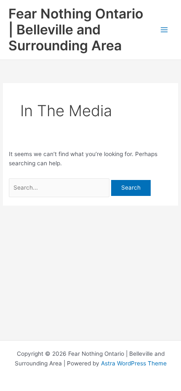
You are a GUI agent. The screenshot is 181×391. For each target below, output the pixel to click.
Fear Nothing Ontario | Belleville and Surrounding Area (75, 29)
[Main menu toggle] (164, 30)
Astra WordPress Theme (134, 363)
